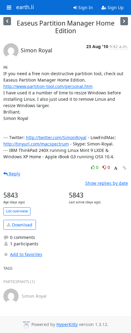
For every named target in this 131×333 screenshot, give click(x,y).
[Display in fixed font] (116, 168)
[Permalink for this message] (124, 168)
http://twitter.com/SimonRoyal (56, 137)
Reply (14, 174)
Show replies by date (106, 183)
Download (21, 225)
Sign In (85, 7)
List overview (17, 211)
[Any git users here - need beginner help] (7, 21)
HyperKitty (67, 324)
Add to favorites (26, 254)
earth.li (25, 7)
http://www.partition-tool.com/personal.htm (48, 86)
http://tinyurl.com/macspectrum (36, 144)
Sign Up (115, 7)
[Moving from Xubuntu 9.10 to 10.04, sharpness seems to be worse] (124, 21)
